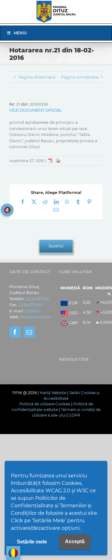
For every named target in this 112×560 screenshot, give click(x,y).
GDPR (74, 415)
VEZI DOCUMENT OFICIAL (35, 110)
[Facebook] (15, 332)
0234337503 (30, 304)
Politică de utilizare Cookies (44, 404)
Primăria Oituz (35, 316)
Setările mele (32, 541)
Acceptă (75, 541)
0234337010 (38, 298)
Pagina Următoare (80, 77)
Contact (33, 310)
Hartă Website (53, 392)
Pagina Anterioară (36, 77)
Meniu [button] (20, 33)
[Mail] (29, 332)
